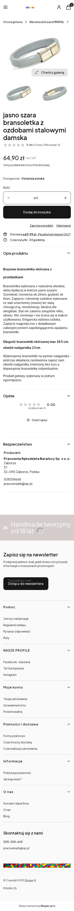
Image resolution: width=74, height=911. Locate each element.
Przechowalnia (12, 711)
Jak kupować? (12, 779)
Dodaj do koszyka (37, 212)
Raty (6, 637)
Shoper (29, 880)
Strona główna (12, 22)
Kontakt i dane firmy (16, 803)
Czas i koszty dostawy (17, 742)
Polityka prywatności (17, 773)
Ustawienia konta (14, 705)
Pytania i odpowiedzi (16, 631)
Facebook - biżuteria (16, 662)
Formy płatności (14, 736)
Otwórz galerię (52, 72)
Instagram (10, 674)
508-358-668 (13, 841)
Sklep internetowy (36, 905)
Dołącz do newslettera (25, 583)
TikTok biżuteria (13, 668)
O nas (7, 809)
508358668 (12, 479)
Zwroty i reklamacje (16, 618)
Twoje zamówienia (15, 699)
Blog (6, 816)
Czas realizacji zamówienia (20, 748)
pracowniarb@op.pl (18, 484)
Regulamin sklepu (14, 625)
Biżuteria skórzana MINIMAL (47, 22)
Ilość (6, 187)
